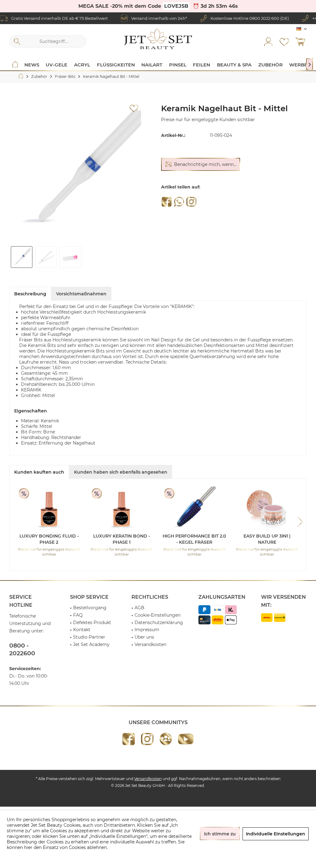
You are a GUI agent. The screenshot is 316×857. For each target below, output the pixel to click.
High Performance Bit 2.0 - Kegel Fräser (194, 539)
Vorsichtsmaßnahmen (81, 294)
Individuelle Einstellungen (275, 834)
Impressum (147, 629)
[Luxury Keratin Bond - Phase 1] (122, 508)
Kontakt (81, 629)
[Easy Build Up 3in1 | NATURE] (267, 508)
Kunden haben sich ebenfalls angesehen (120, 472)
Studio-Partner (89, 637)
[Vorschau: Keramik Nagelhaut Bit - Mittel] (21, 257)
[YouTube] (185, 739)
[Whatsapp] (179, 202)
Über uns (144, 637)
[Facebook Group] (166, 739)
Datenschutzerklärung (159, 622)
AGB (139, 607)
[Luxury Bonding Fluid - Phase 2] (49, 508)
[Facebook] (167, 202)
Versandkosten (150, 644)
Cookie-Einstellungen (158, 615)
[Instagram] (191, 202)
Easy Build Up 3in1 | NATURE (266, 539)
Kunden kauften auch (39, 472)
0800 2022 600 (264, 18)
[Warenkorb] (300, 41)
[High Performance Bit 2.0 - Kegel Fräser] (194, 508)
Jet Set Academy (91, 644)
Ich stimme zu (220, 834)
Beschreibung (30, 294)
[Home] (15, 64)
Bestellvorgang (89, 607)
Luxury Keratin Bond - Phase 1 (121, 539)
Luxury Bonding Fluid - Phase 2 (49, 539)
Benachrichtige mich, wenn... (205, 164)
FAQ (78, 615)
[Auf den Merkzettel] (134, 108)
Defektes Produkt (92, 622)
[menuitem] (300, 41)
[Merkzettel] (284, 41)
